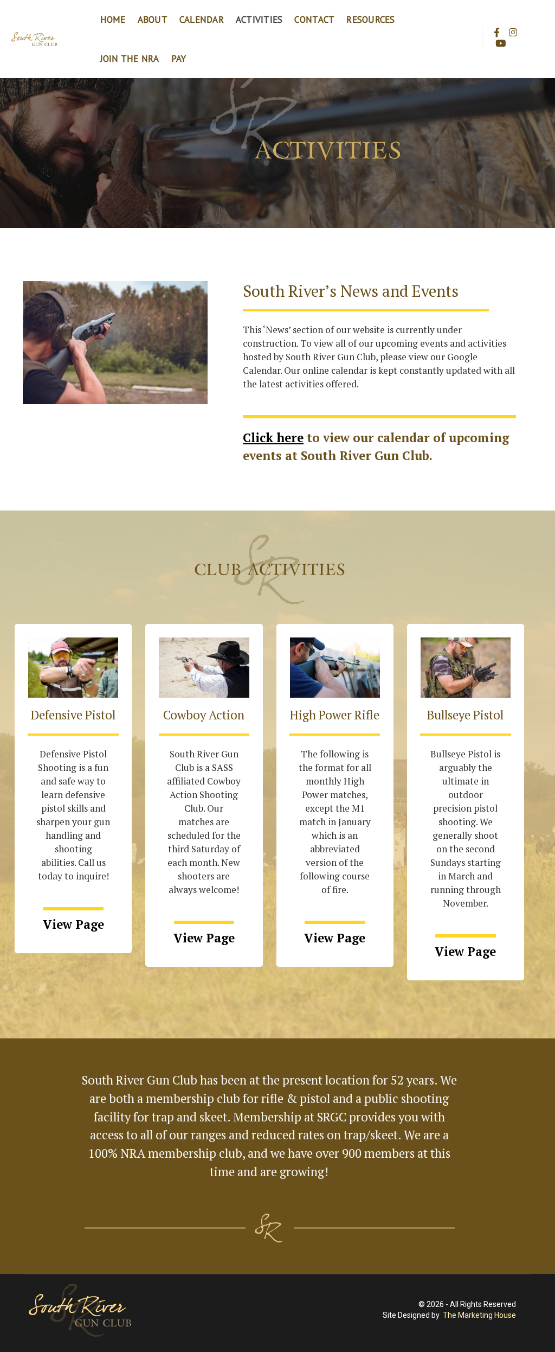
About (152, 19)
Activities (259, 19)
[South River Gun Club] (35, 38)
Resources (370, 19)
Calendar (201, 19)
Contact (314, 19)
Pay (178, 59)
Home (113, 19)
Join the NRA (129, 59)
